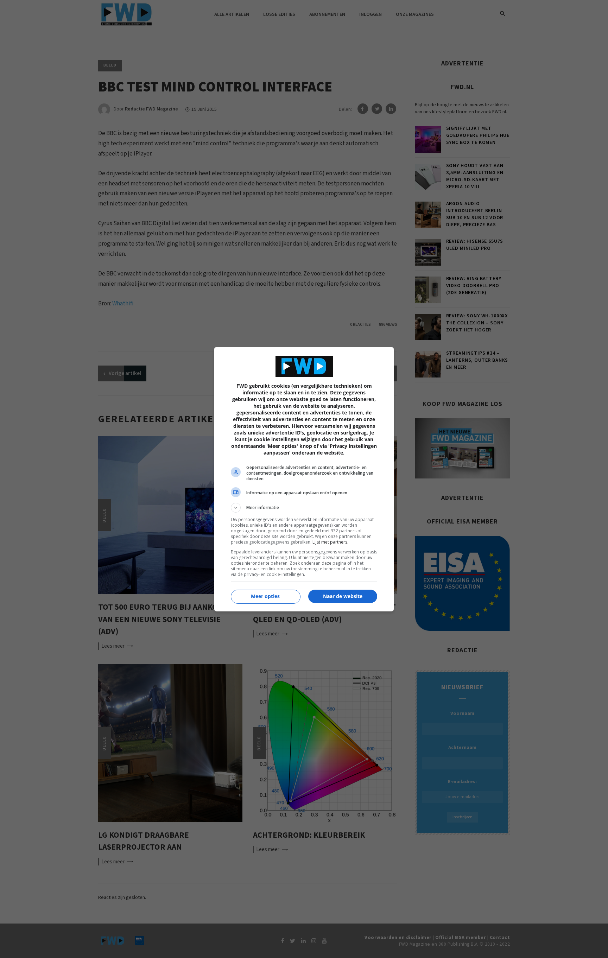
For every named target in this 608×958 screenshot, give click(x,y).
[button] (304, 508)
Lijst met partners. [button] (330, 542)
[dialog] (304, 479)
